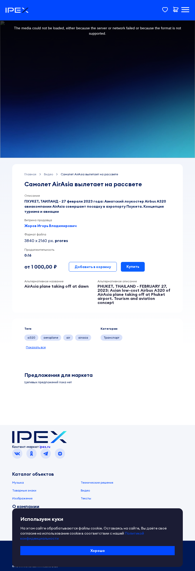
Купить (132, 266)
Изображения (22, 498)
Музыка (18, 482)
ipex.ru (45, 447)
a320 (31, 337)
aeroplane (50, 337)
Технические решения (97, 482)
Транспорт (111, 337)
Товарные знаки (24, 490)
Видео (85, 490)
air (68, 337)
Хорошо (97, 550)
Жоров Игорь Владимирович (50, 225)
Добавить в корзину (93, 266)
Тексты (86, 498)
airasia (83, 337)
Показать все (36, 347)
